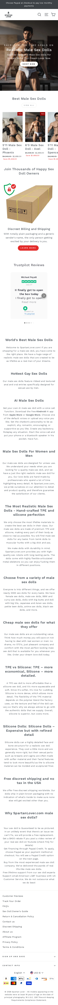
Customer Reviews (13, 896)
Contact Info (11, 965)
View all (29, 105)
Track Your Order (12, 901)
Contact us (9, 921)
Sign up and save (14, 956)
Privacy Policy (10, 942)
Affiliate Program (12, 937)
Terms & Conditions (13, 947)
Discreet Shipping (12, 926)
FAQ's (6, 906)
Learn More (28, 248)
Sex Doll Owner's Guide (15, 911)
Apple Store (15, 415)
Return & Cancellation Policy (18, 916)
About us (8, 932)
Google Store (33, 415)
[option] (29, 4)
